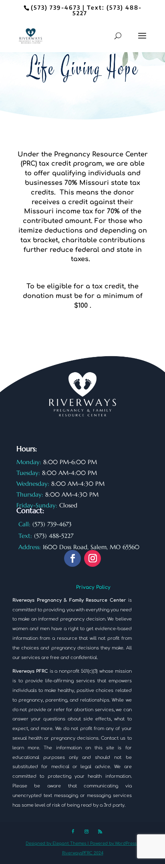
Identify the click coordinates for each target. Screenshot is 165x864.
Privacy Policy (93, 587)
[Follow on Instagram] (92, 558)
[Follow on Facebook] (72, 558)
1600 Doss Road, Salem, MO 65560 (91, 547)
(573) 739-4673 (55, 7)
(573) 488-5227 (107, 10)
